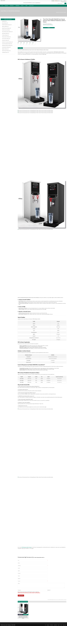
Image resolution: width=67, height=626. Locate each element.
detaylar (20, 614)
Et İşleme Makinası (5, 35)
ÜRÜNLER (11, 5)
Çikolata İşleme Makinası (6, 47)
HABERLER (17, 5)
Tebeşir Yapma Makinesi (5, 50)
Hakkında (6, 5)
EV (2, 5)
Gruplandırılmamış (4, 52)
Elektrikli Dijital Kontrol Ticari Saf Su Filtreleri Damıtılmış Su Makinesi (57, 599)
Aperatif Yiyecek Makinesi (6, 28)
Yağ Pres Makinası (4, 26)
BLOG (22, 5)
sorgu (49, 27)
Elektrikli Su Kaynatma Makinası (61, 12)
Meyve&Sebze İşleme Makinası (6, 31)
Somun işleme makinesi (5, 38)
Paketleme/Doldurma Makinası (6, 45)
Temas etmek (31, 5)
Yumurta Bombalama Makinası (6, 43)
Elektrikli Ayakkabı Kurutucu (6, 24)
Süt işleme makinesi (5, 40)
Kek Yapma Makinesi (5, 33)
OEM (26, 5)
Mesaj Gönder (21, 595)
